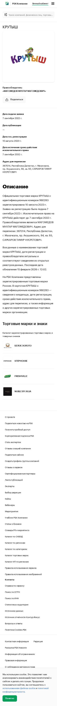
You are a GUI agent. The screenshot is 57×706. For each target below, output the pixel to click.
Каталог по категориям (16, 548)
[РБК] (7, 3)
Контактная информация (17, 641)
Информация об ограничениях (20, 653)
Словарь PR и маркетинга (17, 529)
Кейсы (8, 498)
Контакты (9, 580)
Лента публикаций (14, 479)
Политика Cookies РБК (15, 629)
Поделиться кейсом (14, 454)
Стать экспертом (13, 441)
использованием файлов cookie (19, 688)
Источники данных (14, 610)
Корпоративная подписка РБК (19, 435)
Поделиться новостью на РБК (19, 423)
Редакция (38, 641)
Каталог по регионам (15, 542)
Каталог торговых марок (16, 555)
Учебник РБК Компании (16, 517)
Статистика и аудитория (16, 604)
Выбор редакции (13, 492)
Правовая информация (16, 660)
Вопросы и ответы (13, 623)
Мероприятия (11, 511)
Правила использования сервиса (20, 567)
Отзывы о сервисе (13, 467)
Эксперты (9, 485)
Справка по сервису (14, 585)
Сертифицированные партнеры (20, 473)
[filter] (5, 15)
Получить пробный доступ (17, 429)
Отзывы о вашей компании (18, 448)
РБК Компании (19, 4)
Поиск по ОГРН (12, 591)
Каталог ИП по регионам (17, 561)
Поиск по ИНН (12, 598)
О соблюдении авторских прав (20, 666)
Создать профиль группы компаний (22, 460)
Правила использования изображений (23, 573)
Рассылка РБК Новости (16, 647)
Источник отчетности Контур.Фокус (22, 616)
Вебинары (10, 504)
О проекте (10, 416)
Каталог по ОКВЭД (14, 536)
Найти (49, 15)
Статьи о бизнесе (13, 523)
